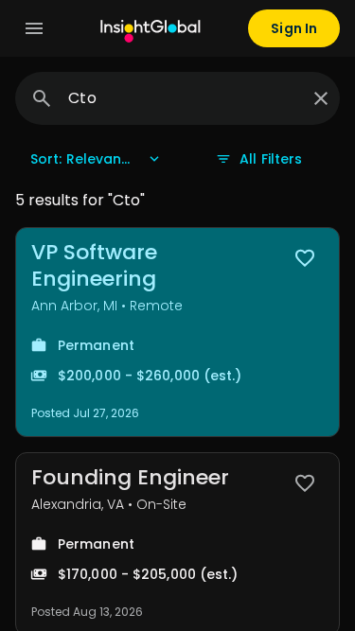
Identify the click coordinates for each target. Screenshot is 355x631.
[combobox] (183, 98)
